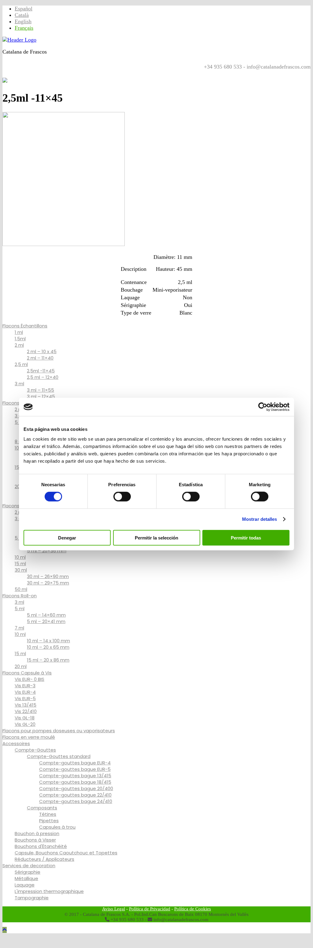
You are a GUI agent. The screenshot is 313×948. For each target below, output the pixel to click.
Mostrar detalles (259, 519)
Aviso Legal (113, 908)
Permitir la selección (156, 537)
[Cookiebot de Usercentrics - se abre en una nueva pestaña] (262, 407)
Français (24, 28)
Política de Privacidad (149, 908)
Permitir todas (246, 537)
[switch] (122, 497)
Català (22, 15)
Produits (37, 73)
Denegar (67, 537)
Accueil (14, 73)
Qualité (61, 73)
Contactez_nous (95, 73)
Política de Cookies (192, 908)
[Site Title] (19, 40)
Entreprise (132, 73)
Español (23, 9)
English (23, 21)
